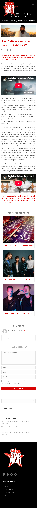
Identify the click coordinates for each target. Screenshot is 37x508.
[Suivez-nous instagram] (8, 474)
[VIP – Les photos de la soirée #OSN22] (18, 229)
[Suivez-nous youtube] (15, 474)
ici (11, 203)
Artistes (10, 20)
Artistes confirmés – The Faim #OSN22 (18, 279)
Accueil (7, 486)
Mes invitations (9, 493)
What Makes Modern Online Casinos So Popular (15, 421)
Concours (8, 496)
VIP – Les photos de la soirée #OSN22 (19, 245)
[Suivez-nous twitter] (11, 474)
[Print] (11, 49)
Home (4, 20)
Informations (9, 489)
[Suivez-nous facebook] (4, 474)
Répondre (27, 331)
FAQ (6, 499)
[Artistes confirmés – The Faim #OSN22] (18, 263)
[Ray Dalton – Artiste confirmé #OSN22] (18, 31)
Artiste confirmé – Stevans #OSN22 (18, 313)
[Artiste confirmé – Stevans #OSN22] (18, 297)
